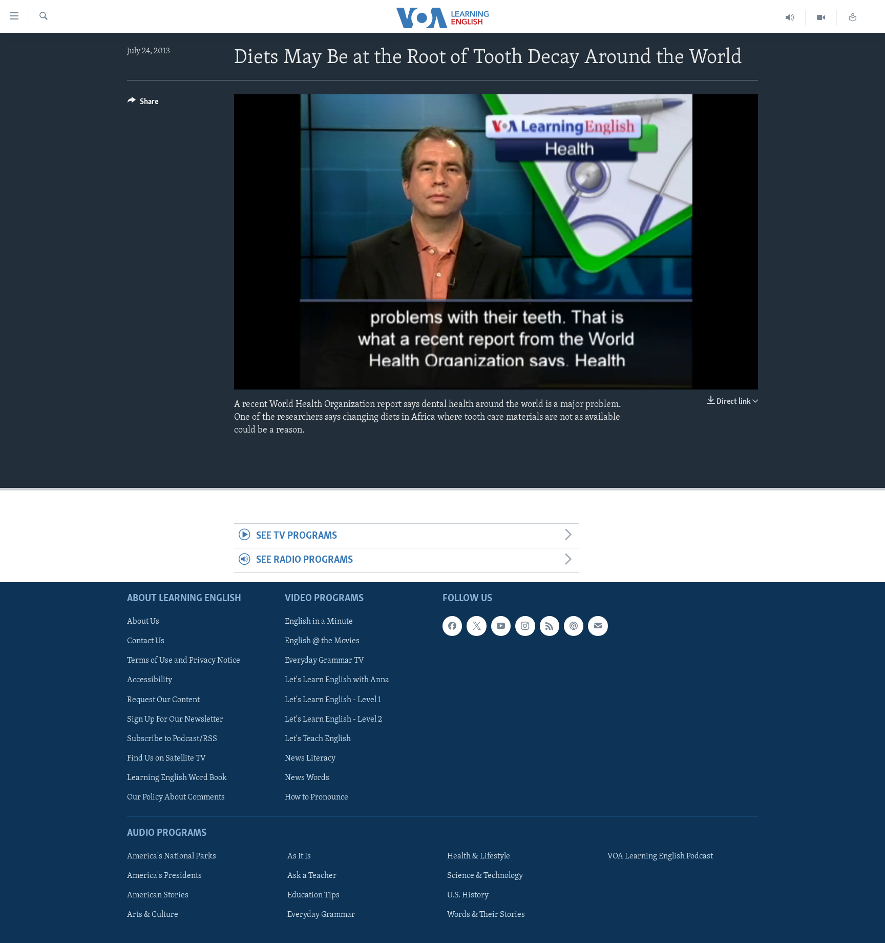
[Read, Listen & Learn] (853, 18)
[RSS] (549, 626)
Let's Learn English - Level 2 (333, 719)
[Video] (821, 18)
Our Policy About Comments (176, 797)
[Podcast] (573, 626)
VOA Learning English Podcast (660, 856)
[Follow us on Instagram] (525, 626)
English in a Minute (319, 622)
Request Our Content (163, 699)
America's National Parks (171, 856)
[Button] (143, 104)
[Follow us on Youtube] (501, 626)
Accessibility (149, 680)
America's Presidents (164, 876)
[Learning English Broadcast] (790, 18)
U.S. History (468, 895)
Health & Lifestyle (478, 856)
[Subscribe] (597, 626)
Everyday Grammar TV (324, 661)
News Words (307, 778)
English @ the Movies (322, 641)
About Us (143, 622)
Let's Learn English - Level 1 (333, 699)
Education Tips (313, 895)
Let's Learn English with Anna (337, 680)
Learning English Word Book (177, 778)
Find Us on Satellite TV (166, 758)
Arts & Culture (152, 915)
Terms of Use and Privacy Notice (183, 661)
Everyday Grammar (321, 915)
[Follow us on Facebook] (452, 626)
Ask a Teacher (311, 876)
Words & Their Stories (486, 915)
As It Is (299, 856)
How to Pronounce (316, 797)
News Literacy (310, 758)
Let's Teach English (318, 738)
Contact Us (145, 641)
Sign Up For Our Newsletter (175, 719)
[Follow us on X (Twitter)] (476, 626)
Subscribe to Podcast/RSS (172, 738)
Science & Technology (485, 876)
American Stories (157, 895)
